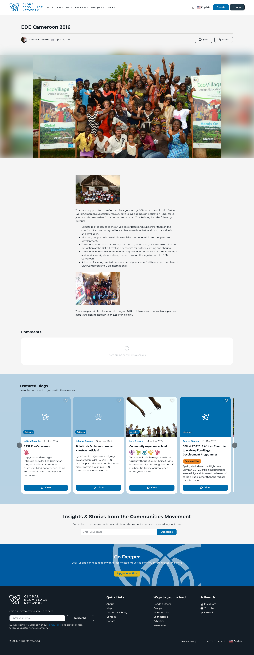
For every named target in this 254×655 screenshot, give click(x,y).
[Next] (234, 445)
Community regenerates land (148, 446)
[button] (193, 7)
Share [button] (225, 39)
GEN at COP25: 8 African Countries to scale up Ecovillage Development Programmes (205, 450)
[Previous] (19, 445)
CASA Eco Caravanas (37, 446)
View (48, 487)
